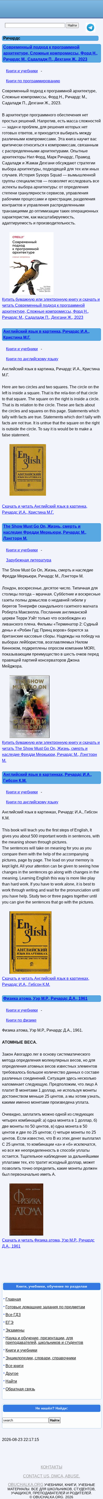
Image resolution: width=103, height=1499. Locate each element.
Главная (13, 1299)
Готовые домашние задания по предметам (45, 1307)
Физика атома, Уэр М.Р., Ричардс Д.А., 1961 (45, 998)
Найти (11, 1381)
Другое (12, 1373)
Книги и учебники (22, 71)
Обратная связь (20, 1389)
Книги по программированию (33, 81)
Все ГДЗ (13, 1315)
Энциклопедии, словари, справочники (41, 1358)
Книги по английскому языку (32, 359)
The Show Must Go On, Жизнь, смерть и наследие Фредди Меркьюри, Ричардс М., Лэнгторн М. (44, 532)
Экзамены (15, 1330)
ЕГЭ (10, 1322)
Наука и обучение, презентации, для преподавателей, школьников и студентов (44, 1340)
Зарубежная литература (28, 560)
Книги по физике (21, 1020)
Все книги (15, 1366)
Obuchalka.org (25, 1484)
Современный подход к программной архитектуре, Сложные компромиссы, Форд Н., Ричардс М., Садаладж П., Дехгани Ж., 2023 (50, 53)
